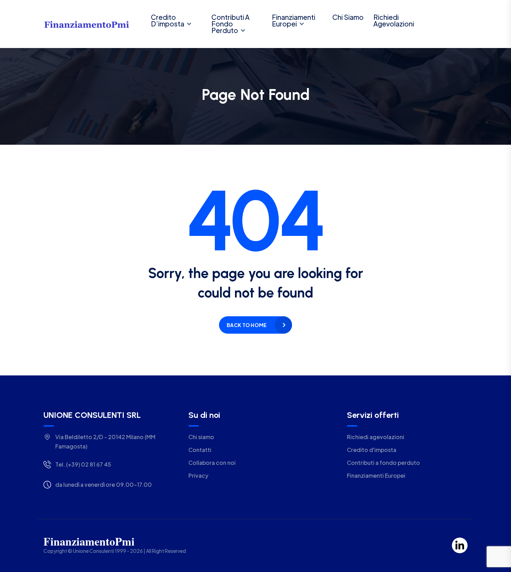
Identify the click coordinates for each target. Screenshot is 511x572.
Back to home (247, 325)
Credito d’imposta (167, 20)
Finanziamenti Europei (293, 20)
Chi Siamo (348, 17)
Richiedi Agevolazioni (393, 20)
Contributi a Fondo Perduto (230, 23)
